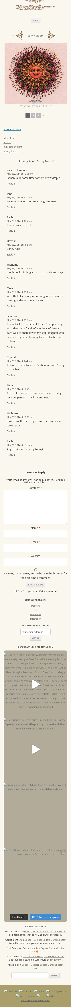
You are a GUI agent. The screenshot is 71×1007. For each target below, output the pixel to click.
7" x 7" (7, 142)
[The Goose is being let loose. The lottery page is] (35, 879)
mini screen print (13, 146)
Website (35, 556)
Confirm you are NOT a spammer (37, 591)
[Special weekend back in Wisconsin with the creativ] (35, 684)
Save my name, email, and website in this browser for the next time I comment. (35, 575)
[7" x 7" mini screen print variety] (36, 73)
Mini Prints (35, 614)
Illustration (35, 618)
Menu (35, 20)
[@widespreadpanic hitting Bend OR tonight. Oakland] (35, 814)
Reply (10, 183)
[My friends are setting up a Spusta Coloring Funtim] (35, 749)
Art (35, 610)
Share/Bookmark (12, 129)
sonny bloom (11, 151)
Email (35, 542)
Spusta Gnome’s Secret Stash (35, 1000)
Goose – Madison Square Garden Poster (45, 931)
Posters (35, 605)
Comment (36, 487)
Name (35, 528)
